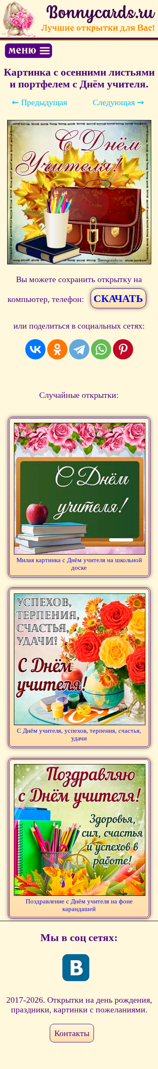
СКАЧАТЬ (118, 298)
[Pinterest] (123, 349)
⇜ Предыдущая (39, 102)
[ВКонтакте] (35, 349)
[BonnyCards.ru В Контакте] (75, 967)
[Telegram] (79, 349)
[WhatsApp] (101, 349)
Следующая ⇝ (118, 102)
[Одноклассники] (57, 349)
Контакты (71, 1033)
